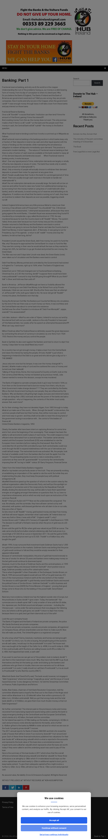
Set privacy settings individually (54, 834)
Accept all (54, 820)
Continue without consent (54, 828)
